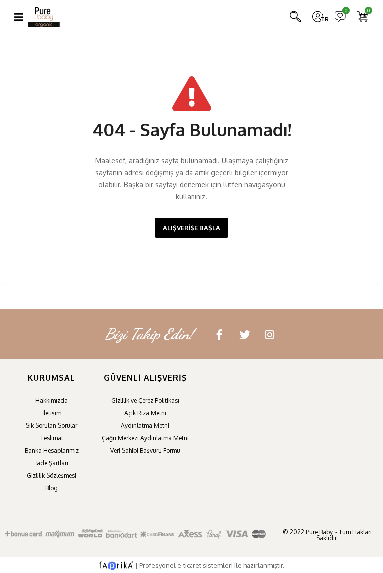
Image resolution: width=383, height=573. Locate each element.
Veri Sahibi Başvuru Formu (145, 450)
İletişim (51, 413)
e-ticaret (189, 565)
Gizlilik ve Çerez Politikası (145, 400)
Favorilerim (345, 11)
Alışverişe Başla (191, 228)
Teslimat (51, 438)
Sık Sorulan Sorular (51, 425)
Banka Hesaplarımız (52, 450)
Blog (51, 488)
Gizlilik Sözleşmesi (51, 475)
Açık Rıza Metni (145, 413)
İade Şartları (51, 463)
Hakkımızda (51, 400)
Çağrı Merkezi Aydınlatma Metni (145, 438)
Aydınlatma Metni (145, 425)
